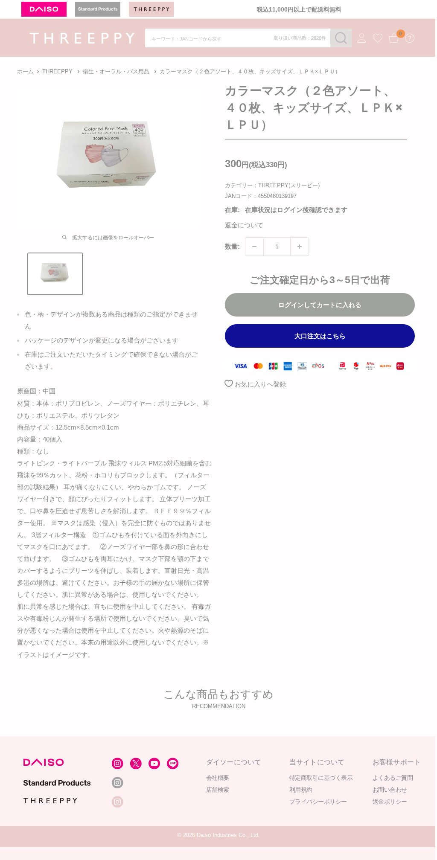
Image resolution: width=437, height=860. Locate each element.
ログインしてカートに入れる (319, 304)
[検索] (341, 38)
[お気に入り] (377, 38)
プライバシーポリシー (318, 801)
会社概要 (217, 777)
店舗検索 (217, 789)
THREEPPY (57, 71)
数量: (232, 246)
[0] (393, 38)
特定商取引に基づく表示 (321, 777)
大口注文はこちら (320, 336)
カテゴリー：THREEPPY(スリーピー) (272, 185)
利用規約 (300, 789)
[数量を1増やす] (300, 247)
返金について (244, 225)
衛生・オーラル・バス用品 (116, 71)
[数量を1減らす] (254, 247)
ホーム (25, 71)
